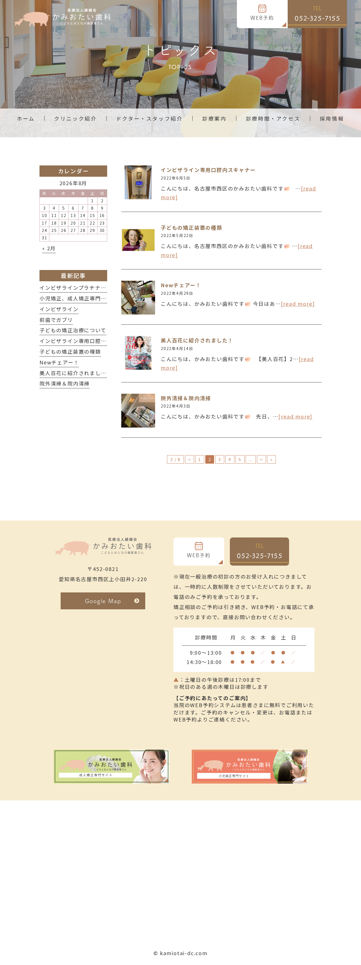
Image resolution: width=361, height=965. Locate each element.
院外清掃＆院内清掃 (186, 398)
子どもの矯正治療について (72, 330)
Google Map (103, 601)
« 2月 (49, 248)
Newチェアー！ (181, 285)
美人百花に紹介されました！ (197, 340)
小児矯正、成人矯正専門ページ (78, 298)
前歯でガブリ (56, 319)
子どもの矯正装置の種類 (191, 227)
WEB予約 (262, 17)
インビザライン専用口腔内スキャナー (208, 169)
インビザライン (59, 309)
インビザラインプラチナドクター (81, 287)
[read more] (298, 303)
